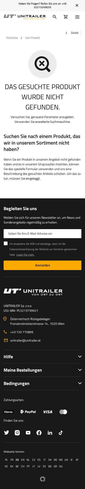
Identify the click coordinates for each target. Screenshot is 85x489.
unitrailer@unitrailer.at (25, 340)
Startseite (12, 38)
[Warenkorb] (65, 17)
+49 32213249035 (50, 5)
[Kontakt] (42, 292)
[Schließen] (77, 5)
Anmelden (42, 265)
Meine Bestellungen (23, 369)
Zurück (74, 33)
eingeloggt (33, 178)
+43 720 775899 (21, 332)
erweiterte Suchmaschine (52, 121)
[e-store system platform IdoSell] (42, 479)
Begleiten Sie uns (20, 208)
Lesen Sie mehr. (25, 254)
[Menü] (78, 17)
